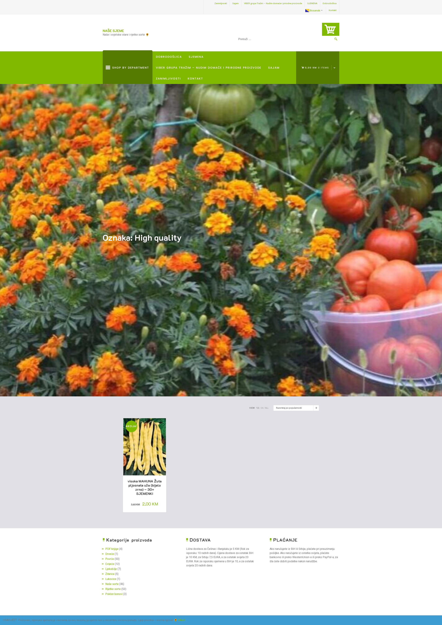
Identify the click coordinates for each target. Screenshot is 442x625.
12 (257, 408)
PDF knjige (111, 549)
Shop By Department (129, 75)
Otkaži (182, 620)
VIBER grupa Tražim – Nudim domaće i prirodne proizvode (273, 3)
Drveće (109, 554)
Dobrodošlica (330, 3)
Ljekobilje (111, 569)
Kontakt (333, 10)
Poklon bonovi (114, 594)
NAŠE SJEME (113, 30)
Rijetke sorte (113, 589)
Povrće (109, 559)
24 (262, 408)
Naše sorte (112, 584)
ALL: (267, 408)
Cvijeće (109, 564)
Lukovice (110, 579)
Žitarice (109, 574)
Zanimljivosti (220, 3)
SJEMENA (312, 3)
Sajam (235, 3)
